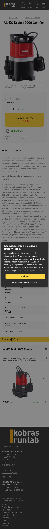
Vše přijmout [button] (25, 276)
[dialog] (24, 264)
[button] (24, 282)
